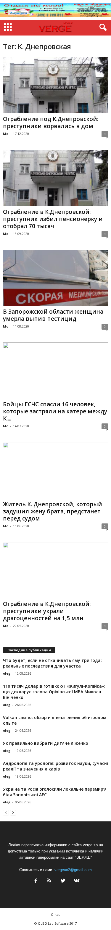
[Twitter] (63, 881)
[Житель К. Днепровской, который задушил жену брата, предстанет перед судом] (55, 470)
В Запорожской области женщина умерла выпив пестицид (53, 315)
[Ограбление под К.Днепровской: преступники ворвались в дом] (55, 85)
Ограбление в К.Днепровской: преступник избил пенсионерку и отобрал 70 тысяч (53, 219)
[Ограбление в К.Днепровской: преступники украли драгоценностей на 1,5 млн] (55, 570)
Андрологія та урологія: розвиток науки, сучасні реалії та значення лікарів (55, 766)
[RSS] (49, 881)
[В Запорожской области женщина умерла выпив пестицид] (55, 278)
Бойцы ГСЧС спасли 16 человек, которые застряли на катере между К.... (55, 411)
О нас (55, 914)
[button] (101, 27)
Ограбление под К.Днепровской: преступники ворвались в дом (50, 122)
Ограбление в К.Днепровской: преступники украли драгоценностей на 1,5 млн (47, 611)
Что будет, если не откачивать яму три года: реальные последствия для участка (52, 663)
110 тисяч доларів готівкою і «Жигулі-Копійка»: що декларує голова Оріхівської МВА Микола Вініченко (54, 691)
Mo (5, 133)
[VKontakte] (76, 881)
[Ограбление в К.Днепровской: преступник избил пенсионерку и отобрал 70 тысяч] (55, 178)
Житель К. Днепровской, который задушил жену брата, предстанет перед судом (52, 511)
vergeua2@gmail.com (73, 870)
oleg (6, 673)
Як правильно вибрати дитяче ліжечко (45, 743)
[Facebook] (36, 881)
